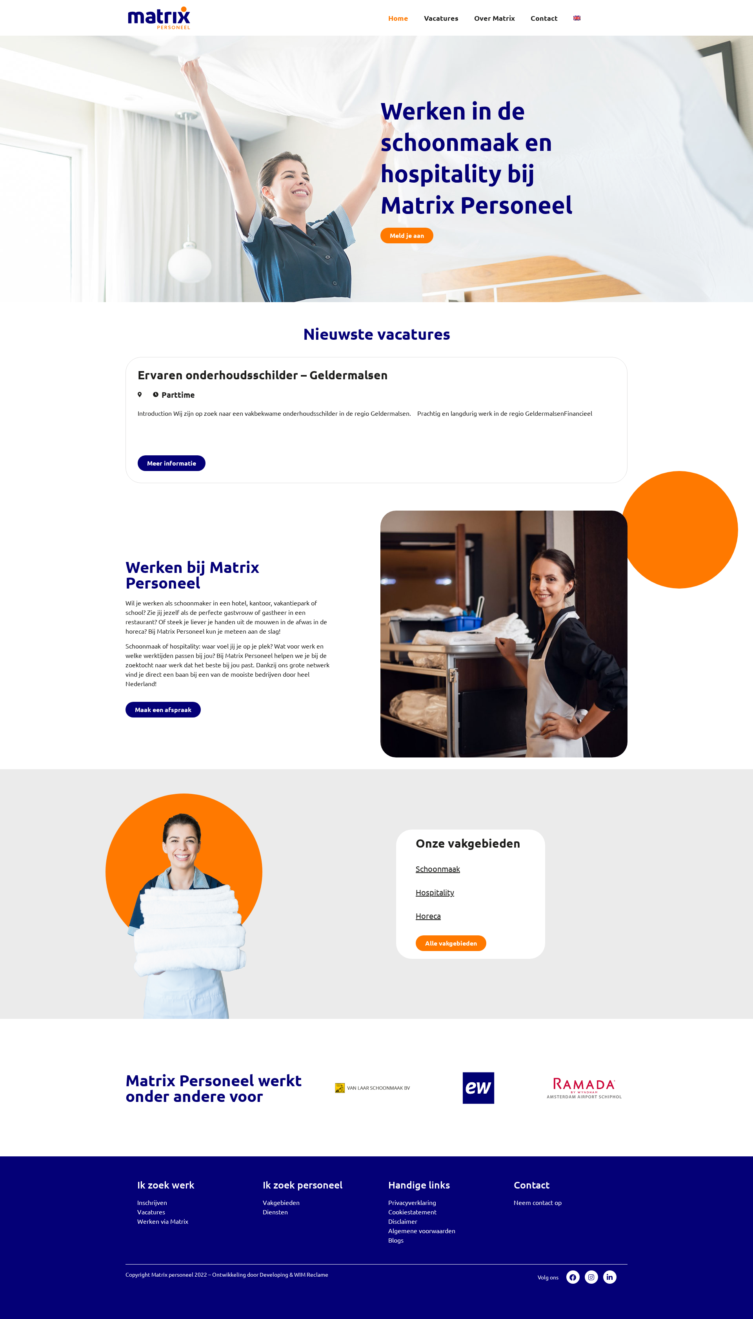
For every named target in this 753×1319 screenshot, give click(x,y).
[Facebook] (573, 1277)
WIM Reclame (311, 1274)
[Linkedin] (610, 1277)
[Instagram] (591, 1277)
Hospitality (435, 892)
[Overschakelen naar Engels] (577, 18)
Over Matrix (494, 17)
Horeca (428, 915)
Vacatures (441, 17)
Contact (544, 17)
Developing (274, 1274)
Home (398, 17)
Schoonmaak (438, 868)
